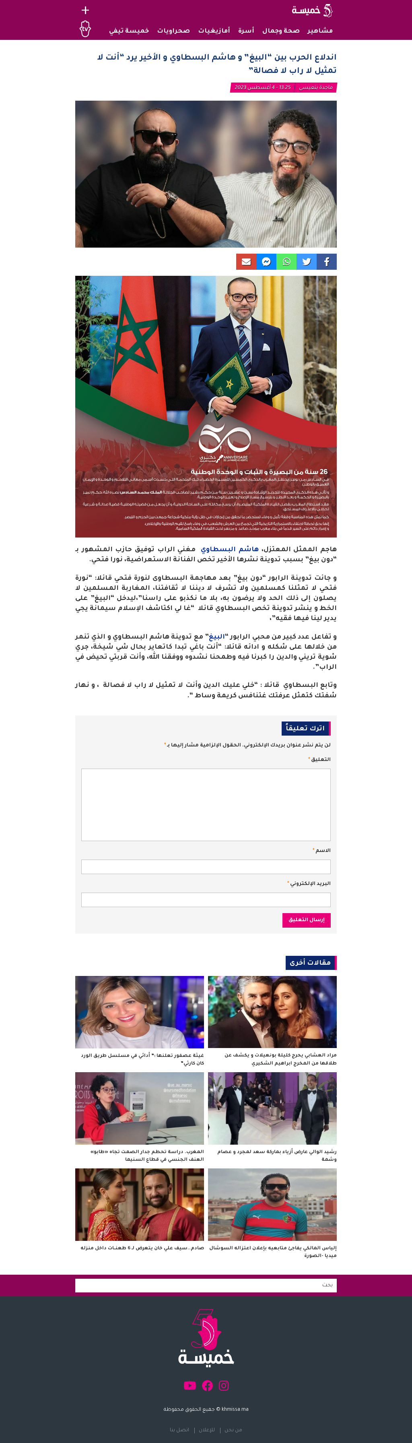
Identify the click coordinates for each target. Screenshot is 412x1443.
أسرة (246, 31)
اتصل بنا (179, 1430)
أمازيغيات (214, 31)
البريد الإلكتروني (309, 884)
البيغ (217, 637)
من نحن (233, 1430)
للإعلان (207, 1430)
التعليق (319, 760)
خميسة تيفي (129, 31)
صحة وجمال (281, 31)
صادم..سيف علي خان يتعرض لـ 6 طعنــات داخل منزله (142, 1248)
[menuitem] (320, 32)
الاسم (322, 851)
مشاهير (320, 31)
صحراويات (173, 31)
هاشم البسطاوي (230, 550)
